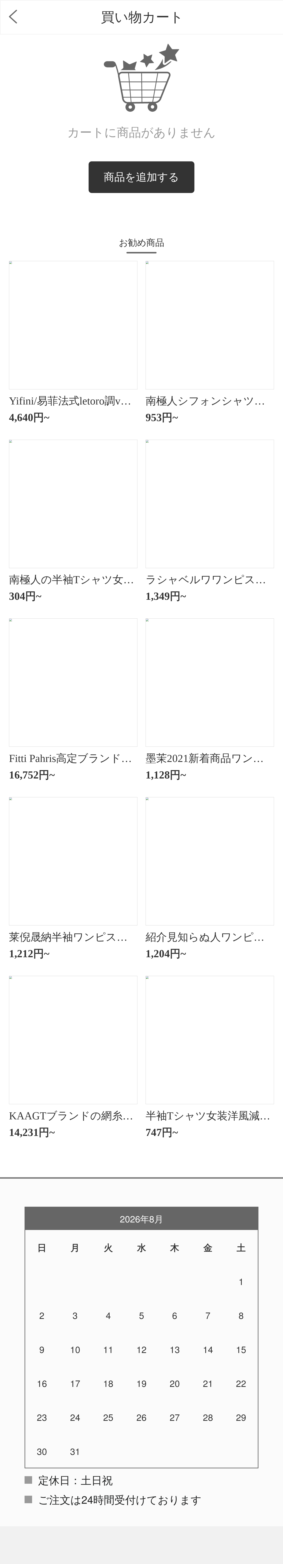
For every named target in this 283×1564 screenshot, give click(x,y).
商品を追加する (141, 177)
